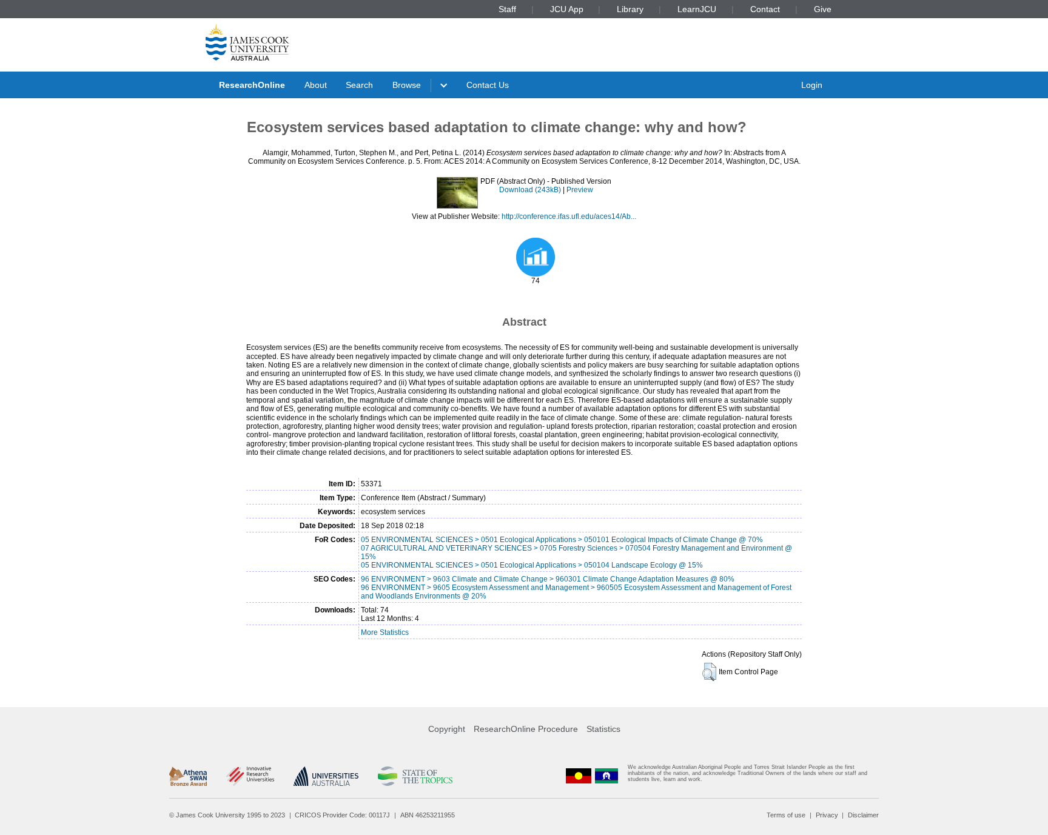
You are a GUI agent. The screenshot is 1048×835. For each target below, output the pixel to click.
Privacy (827, 815)
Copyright (446, 729)
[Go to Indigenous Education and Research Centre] (578, 776)
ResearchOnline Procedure (526, 729)
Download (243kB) (530, 190)
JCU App (566, 9)
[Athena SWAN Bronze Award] (188, 776)
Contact (765, 9)
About (315, 85)
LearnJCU (696, 9)
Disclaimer (863, 815)
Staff (507, 9)
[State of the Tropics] (415, 776)
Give (822, 9)
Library (630, 9)
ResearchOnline (252, 85)
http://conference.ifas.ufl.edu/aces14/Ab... (569, 216)
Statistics (603, 729)
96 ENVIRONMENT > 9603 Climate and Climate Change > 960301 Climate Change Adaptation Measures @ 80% (547, 579)
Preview (579, 190)
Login (811, 85)
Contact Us (487, 85)
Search (359, 85)
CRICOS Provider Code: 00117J (342, 815)
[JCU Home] (247, 42)
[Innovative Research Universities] (250, 776)
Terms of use (786, 815)
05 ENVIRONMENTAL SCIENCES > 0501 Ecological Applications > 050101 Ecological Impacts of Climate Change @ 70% (562, 539)
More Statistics (385, 632)
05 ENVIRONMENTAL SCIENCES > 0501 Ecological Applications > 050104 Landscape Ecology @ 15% (532, 565)
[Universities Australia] (326, 776)
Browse (406, 85)
